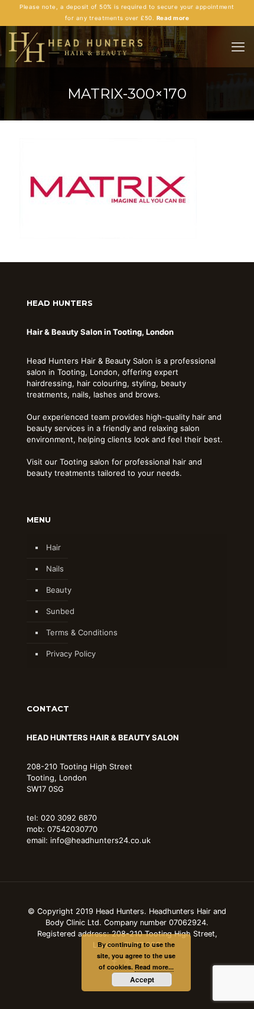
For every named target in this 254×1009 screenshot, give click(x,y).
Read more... (154, 966)
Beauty (58, 590)
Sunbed (60, 611)
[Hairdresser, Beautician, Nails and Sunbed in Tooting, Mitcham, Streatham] (75, 46)
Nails (55, 568)
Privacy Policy (71, 653)
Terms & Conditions (82, 632)
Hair (53, 547)
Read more (173, 18)
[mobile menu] (238, 47)
